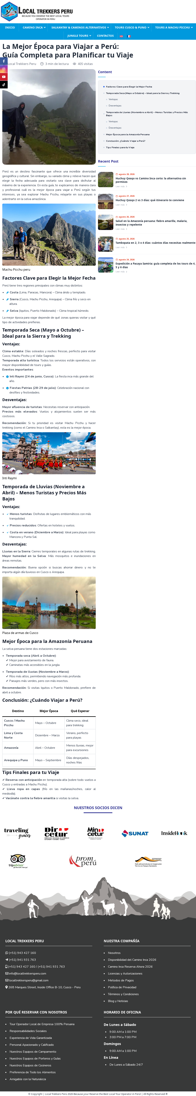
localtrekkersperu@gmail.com (28, 980)
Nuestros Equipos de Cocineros (30, 1065)
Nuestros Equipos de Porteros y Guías (35, 1058)
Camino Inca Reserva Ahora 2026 (130, 967)
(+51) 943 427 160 (22, 953)
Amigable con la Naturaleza (28, 1079)
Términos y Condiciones (123, 994)
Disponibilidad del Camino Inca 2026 (132, 960)
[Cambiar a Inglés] (121, 36)
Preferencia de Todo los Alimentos (33, 1072)
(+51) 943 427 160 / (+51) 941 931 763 (36, 967)
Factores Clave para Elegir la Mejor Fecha (129, 86)
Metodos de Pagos (121, 980)
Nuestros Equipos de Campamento (33, 1052)
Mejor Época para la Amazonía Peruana (127, 134)
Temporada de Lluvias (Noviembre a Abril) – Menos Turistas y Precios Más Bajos (147, 114)
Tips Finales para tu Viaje (120, 147)
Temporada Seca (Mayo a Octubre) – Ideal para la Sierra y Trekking (143, 93)
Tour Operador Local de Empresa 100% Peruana (42, 1024)
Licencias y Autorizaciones (125, 973)
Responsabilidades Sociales (28, 1031)
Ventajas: (113, 99)
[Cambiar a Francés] (128, 36)
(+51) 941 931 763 (22, 960)
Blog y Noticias (118, 1001)
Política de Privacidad (122, 987)
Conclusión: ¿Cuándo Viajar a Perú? (125, 140)
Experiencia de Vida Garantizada (31, 1038)
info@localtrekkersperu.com (27, 973)
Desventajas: (115, 105)
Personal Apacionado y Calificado (32, 1045)
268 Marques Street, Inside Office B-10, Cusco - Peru (44, 987)
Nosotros (114, 953)
